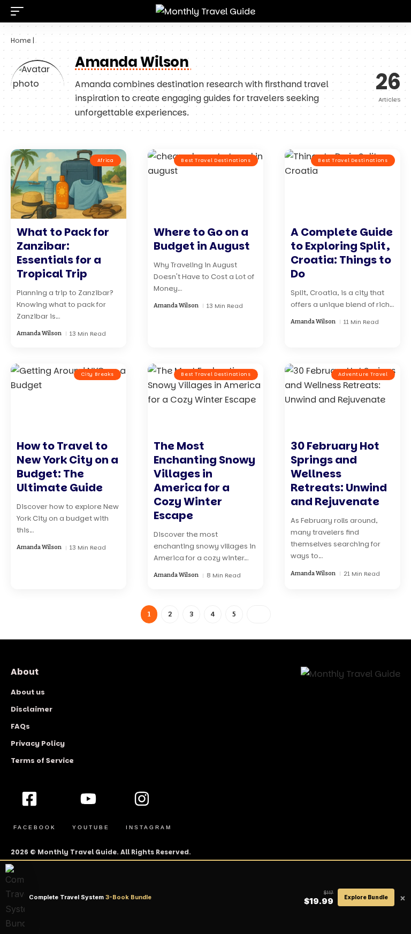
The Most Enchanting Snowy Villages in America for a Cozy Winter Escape (204, 480)
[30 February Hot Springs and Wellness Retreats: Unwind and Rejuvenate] (342, 398)
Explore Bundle (366, 897)
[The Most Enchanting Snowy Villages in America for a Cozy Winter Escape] (205, 398)
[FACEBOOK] (29, 799)
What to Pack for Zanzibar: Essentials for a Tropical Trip (63, 253)
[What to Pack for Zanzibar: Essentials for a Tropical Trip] (68, 184)
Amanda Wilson (39, 333)
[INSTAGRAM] (142, 799)
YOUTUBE (91, 827)
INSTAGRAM (149, 827)
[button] (20, 11)
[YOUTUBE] (88, 799)
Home (21, 40)
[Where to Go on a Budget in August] (205, 184)
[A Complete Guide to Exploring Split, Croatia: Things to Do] (342, 184)
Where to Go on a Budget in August (202, 239)
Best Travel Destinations (215, 160)
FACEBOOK (34, 827)
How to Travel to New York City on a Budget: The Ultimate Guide (67, 466)
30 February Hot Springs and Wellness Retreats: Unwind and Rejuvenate (339, 473)
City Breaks (97, 374)
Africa (105, 160)
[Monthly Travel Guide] (205, 11)
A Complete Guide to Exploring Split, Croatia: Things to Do (342, 253)
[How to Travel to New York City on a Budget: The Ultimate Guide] (68, 398)
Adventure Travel (362, 374)
